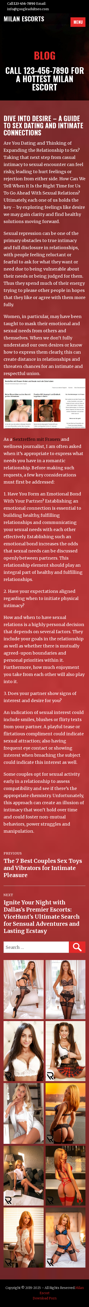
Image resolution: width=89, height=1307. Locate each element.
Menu (78, 22)
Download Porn (44, 1298)
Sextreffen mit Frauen (36, 439)
